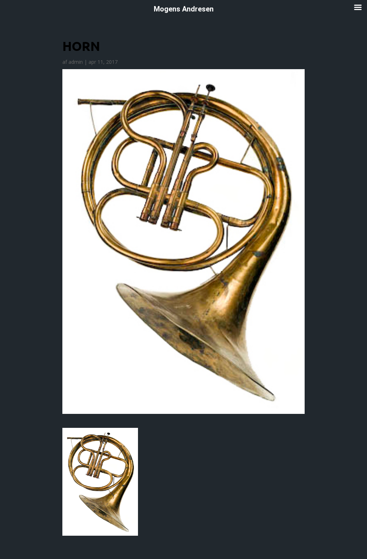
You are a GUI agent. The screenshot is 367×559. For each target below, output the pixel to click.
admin (75, 61)
